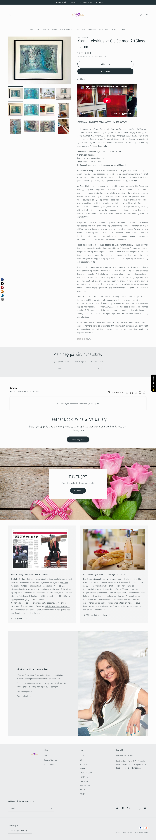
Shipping (88, 57)
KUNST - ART (84, 777)
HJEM (82, 756)
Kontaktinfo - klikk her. (125, 755)
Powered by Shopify (142, 832)
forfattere (44, 678)
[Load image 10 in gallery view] (31, 126)
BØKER (82, 768)
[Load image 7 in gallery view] (47, 110)
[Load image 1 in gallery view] (15, 94)
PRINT (82, 794)
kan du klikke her (129, 180)
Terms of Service (50, 760)
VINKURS (83, 764)
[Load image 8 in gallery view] (63, 110)
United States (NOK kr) (19, 831)
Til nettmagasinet (78, 439)
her (92, 332)
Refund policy (49, 764)
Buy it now (105, 71)
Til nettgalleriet (17, 618)
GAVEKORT (84, 781)
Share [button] (82, 79)
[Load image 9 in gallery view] (15, 126)
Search (46, 756)
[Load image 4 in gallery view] (63, 94)
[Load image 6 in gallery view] (31, 110)
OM (81, 760)
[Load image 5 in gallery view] (15, 110)
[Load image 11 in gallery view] (47, 126)
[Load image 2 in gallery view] (31, 94)
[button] (11, 15)
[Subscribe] (98, 369)
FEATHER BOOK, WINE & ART (129, 832)
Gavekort (78, 490)
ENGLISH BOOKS (86, 773)
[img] (82, 339)
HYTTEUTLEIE (85, 785)
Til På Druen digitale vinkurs (95, 615)
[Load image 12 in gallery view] (63, 126)
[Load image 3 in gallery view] (47, 94)
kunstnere (56, 678)
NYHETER (83, 790)
